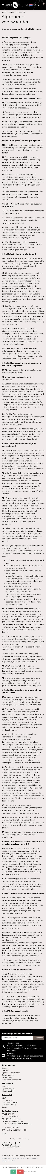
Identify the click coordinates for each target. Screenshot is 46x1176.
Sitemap (5, 1161)
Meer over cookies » (30, 1171)
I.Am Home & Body (9, 1105)
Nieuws (4, 1107)
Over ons (5, 1070)
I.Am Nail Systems (8, 1100)
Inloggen (5, 1087)
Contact (5, 1068)
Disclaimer (23, 1158)
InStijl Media (36, 1156)
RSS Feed (12, 1161)
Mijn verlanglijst (7, 1091)
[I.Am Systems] (11, 5)
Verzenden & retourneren (11, 1080)
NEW (4, 1098)
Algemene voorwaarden (16, 12)
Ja (13, 1171)
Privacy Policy (7, 1077)
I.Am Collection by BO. (10, 1103)
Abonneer (39, 1038)
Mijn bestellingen (8, 1089)
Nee (20, 1171)
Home (4, 12)
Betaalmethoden (8, 1075)
